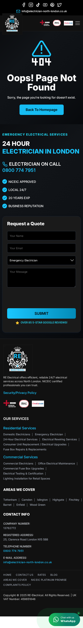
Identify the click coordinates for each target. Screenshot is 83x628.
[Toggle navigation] (77, 23)
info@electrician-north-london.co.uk (27, 562)
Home (7, 574)
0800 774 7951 (19, 170)
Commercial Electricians (18, 463)
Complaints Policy (17, 584)
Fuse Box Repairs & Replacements (24, 449)
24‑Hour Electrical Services (20, 439)
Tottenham (10, 499)
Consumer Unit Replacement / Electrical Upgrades (34, 444)
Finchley (74, 499)
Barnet (7, 504)
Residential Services (19, 428)
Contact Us (24, 574)
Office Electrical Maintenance (56, 463)
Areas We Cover (15, 579)
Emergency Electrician (49, 434)
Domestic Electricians (16, 434)
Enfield (20, 504)
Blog (54, 574)
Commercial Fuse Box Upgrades (23, 468)
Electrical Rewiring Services (59, 439)
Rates (42, 574)
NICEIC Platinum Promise (49, 579)
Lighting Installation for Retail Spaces (26, 478)
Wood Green (37, 504)
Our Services (16, 419)
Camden (27, 499)
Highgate (58, 499)
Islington (42, 499)
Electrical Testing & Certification (23, 473)
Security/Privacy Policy (19, 393)
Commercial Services (20, 457)
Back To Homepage (42, 110)
